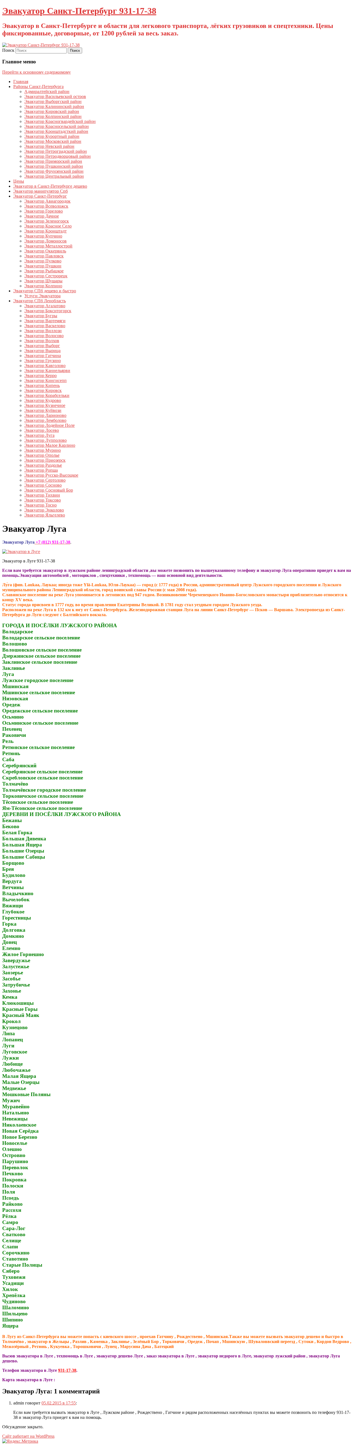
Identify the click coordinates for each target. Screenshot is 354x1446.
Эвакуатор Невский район (49, 146)
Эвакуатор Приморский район (53, 161)
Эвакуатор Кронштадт (45, 231)
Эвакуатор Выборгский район (53, 101)
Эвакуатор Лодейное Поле (49, 425)
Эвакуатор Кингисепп (45, 380)
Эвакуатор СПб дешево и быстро (44, 290)
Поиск (8, 50)
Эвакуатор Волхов (41, 340)
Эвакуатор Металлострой (48, 246)
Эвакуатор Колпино (43, 285)
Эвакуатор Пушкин (42, 266)
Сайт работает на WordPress (28, 1436)
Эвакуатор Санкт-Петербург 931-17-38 (79, 11)
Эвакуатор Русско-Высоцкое (51, 475)
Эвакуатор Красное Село (48, 226)
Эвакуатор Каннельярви (47, 370)
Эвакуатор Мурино (42, 450)
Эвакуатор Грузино (42, 360)
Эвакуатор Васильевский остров (55, 96)
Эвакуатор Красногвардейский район (60, 121)
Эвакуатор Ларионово (45, 415)
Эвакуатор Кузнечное (44, 405)
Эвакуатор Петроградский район (55, 151)
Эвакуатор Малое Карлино (49, 445)
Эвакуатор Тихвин (42, 495)
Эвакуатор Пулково (42, 261)
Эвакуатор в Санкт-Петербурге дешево (50, 186)
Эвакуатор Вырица (42, 350)
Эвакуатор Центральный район (54, 176)
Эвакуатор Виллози (43, 330)
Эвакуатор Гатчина (42, 355)
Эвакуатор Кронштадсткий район (56, 131)
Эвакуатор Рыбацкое (44, 270)
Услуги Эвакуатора (42, 295)
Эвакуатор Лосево (41, 430)
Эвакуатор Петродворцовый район (57, 156)
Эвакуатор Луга (39, 435)
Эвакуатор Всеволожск (46, 206)
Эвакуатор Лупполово (45, 440)
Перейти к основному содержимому (36, 72)
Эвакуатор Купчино (43, 236)
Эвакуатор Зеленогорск (46, 221)
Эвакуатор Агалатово (44, 305)
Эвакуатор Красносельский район (56, 126)
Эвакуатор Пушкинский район (53, 166)
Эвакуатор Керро (40, 375)
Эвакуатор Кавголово (45, 365)
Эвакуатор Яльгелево (44, 515)
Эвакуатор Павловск (44, 256)
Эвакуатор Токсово (42, 500)
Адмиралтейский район (46, 91)
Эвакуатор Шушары (43, 280)
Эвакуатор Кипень (42, 385)
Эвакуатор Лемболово (45, 420)
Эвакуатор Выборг (42, 345)
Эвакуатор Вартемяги (45, 320)
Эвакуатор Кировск (43, 390)
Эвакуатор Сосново (43, 485)
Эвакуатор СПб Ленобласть (39, 300)
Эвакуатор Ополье (41, 455)
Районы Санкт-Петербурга (38, 86)
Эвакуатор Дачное (41, 216)
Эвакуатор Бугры (40, 315)
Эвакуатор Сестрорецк (45, 275)
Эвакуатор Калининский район (54, 106)
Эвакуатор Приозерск (45, 460)
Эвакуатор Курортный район (51, 136)
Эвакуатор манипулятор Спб (40, 191)
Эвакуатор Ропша (41, 470)
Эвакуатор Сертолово (45, 480)
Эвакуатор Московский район (52, 141)
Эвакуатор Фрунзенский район (54, 171)
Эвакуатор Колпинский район (53, 116)
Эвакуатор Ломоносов (45, 241)
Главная (20, 81)
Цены (18, 181)
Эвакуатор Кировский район (51, 111)
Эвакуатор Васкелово (44, 325)
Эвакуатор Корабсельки (46, 395)
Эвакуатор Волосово (44, 335)
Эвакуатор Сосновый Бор (48, 490)
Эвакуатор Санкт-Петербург (40, 196)
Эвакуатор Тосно (40, 505)
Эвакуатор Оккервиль (45, 251)
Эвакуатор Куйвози (42, 410)
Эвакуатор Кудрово (42, 400)
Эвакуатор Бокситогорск (47, 310)
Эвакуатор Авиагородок (47, 201)
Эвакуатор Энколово (44, 510)
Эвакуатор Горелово (43, 211)
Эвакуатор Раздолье (43, 465)
